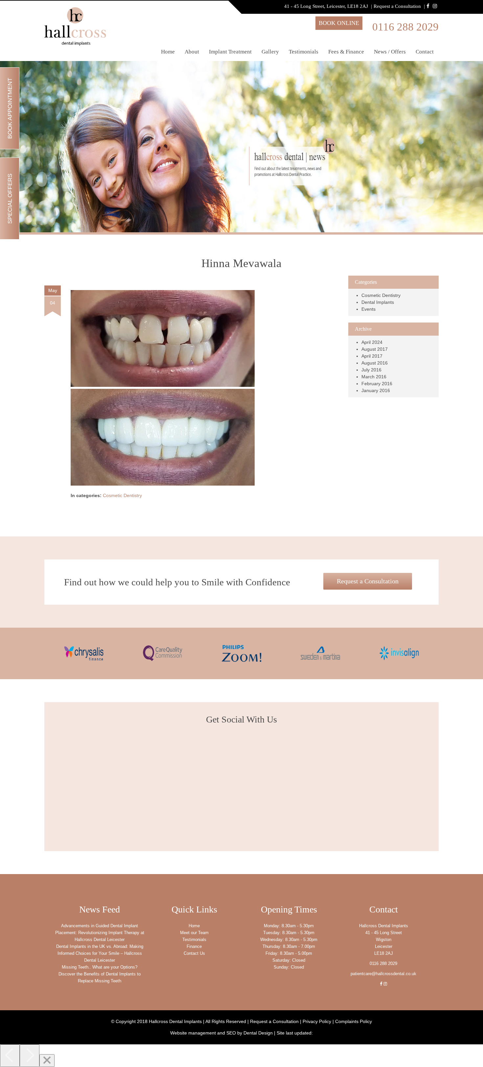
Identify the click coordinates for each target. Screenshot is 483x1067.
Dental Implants (377, 302)
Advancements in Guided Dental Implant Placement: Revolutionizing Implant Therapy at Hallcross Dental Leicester (99, 932)
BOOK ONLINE (339, 23)
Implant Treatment (230, 52)
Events (368, 309)
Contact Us (194, 953)
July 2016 (371, 369)
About (192, 52)
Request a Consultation (397, 6)
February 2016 (376, 383)
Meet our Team (194, 932)
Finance (194, 946)
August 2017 (374, 349)
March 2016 (373, 376)
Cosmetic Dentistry (122, 495)
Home (168, 52)
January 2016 (375, 390)
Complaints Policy (353, 1021)
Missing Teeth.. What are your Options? (99, 967)
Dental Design (258, 1033)
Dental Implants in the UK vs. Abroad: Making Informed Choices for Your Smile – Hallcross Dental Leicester (99, 953)
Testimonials (303, 52)
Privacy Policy (317, 1021)
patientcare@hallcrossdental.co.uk (383, 973)
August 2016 (374, 363)
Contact (425, 52)
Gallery (270, 52)
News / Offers (390, 52)
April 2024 (371, 342)
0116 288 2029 (405, 27)
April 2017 (371, 356)
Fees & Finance (346, 52)
